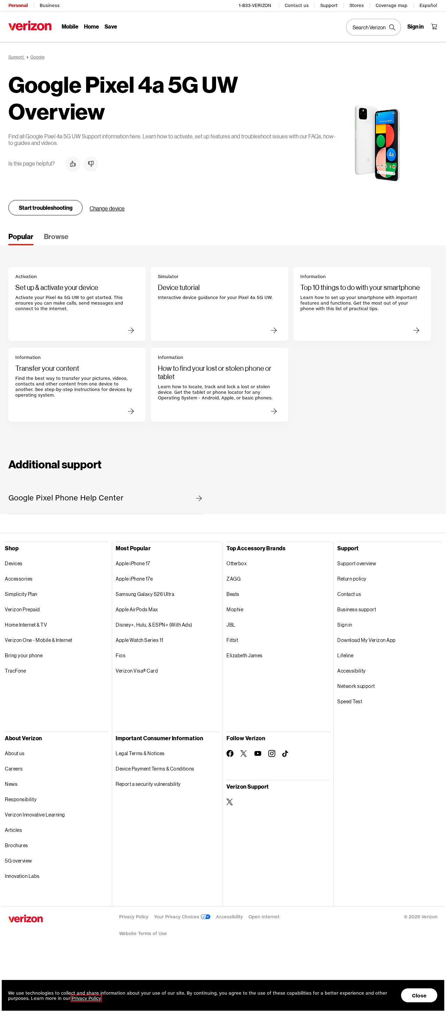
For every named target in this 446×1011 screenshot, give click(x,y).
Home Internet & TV (26, 625)
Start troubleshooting (45, 207)
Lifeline (345, 655)
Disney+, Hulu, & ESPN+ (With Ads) (154, 625)
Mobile (70, 26)
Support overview (356, 563)
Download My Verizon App (366, 640)
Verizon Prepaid (22, 609)
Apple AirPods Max (137, 609)
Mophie (234, 609)
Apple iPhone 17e (134, 579)
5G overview (18, 861)
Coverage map (391, 5)
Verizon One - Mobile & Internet (38, 640)
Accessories (19, 579)
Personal (18, 5)
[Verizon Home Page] (30, 26)
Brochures (16, 845)
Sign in (344, 625)
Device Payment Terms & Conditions (155, 769)
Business (50, 5)
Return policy (352, 579)
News (11, 784)
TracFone (15, 671)
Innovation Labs (22, 876)
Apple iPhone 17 (133, 563)
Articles (13, 830)
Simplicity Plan (21, 594)
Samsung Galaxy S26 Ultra (145, 594)
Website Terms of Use (143, 933)
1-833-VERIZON (255, 5)
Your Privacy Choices (177, 916)
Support (329, 5)
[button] (72, 164)
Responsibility (21, 799)
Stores (356, 5)
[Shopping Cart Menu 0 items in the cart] (434, 26)
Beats (232, 594)
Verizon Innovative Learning (35, 815)
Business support (356, 609)
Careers (14, 769)
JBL (231, 625)
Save (111, 26)
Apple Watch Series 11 (139, 640)
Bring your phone (24, 655)
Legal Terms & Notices (140, 753)
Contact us (297, 5)
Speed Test (349, 701)
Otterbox (236, 563)
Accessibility (351, 671)
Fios (120, 655)
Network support (356, 686)
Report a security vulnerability (148, 784)
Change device (107, 208)
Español (428, 5)
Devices (14, 563)
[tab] (20, 238)
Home (91, 26)
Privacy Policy (133, 916)
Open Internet (263, 916)
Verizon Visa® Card (137, 671)
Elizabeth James (244, 655)
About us (14, 753)
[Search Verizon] (373, 27)
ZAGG (233, 579)
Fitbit (232, 640)
